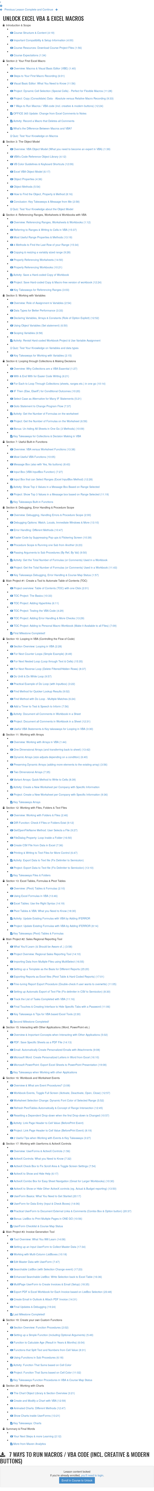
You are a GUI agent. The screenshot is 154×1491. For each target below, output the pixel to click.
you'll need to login (92, 1475)
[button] (0, 2)
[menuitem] (1, 6)
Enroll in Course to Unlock (77, 1480)
